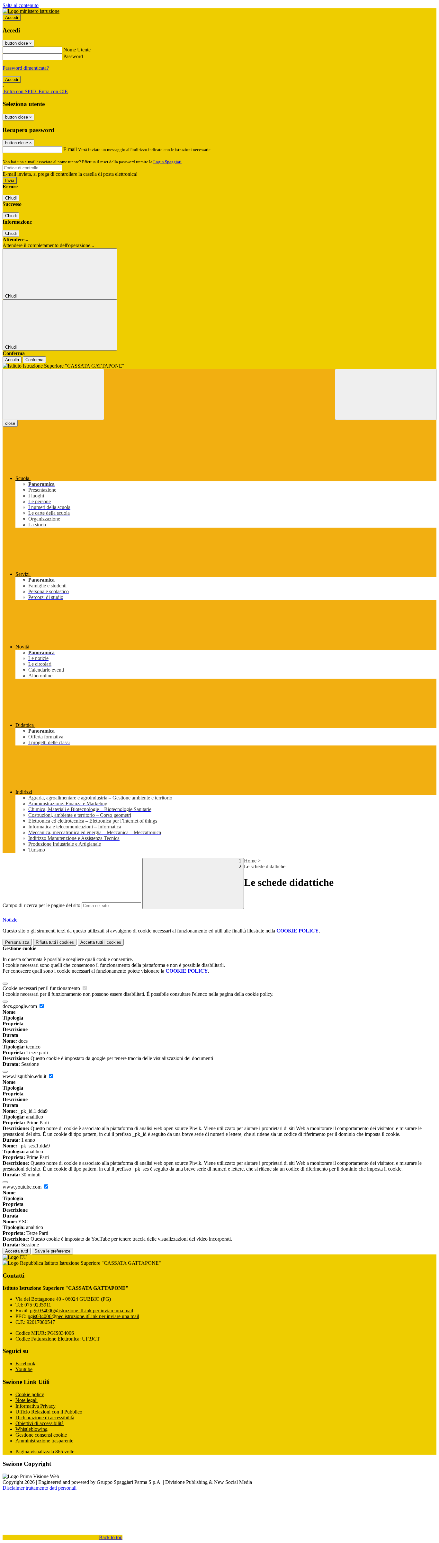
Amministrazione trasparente (44, 1440)
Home (250, 860)
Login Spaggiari (167, 161)
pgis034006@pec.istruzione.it (83, 1316)
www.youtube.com (23, 1187)
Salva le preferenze (52, 1251)
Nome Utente (77, 49)
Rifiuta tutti (55, 942)
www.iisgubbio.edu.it (25, 1076)
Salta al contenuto (21, 5)
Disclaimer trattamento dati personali (39, 1488)
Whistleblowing (31, 1429)
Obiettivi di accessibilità (39, 1423)
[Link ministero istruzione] (31, 11)
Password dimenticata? (26, 68)
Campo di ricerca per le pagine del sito (41, 905)
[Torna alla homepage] (219, 366)
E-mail (70, 149)
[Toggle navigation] (53, 394)
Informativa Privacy (35, 1406)
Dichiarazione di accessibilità (44, 1417)
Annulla (12, 359)
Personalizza (17, 942)
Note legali (26, 1400)
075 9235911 (37, 1304)
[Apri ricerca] (385, 394)
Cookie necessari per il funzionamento (42, 988)
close (10, 423)
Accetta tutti (100, 942)
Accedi (11, 17)
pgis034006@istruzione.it (81, 1310)
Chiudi (11, 198)
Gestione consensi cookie (41, 1435)
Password (73, 56)
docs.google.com (20, 1006)
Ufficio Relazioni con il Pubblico (48, 1411)
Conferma (34, 359)
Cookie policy (29, 1394)
